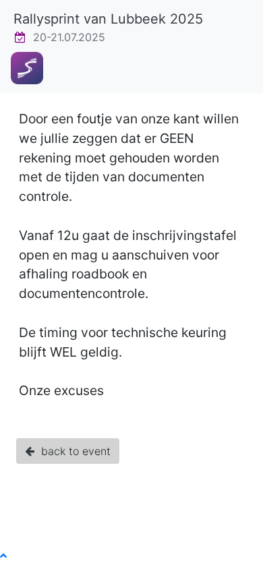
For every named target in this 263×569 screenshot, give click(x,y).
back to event (72, 451)
